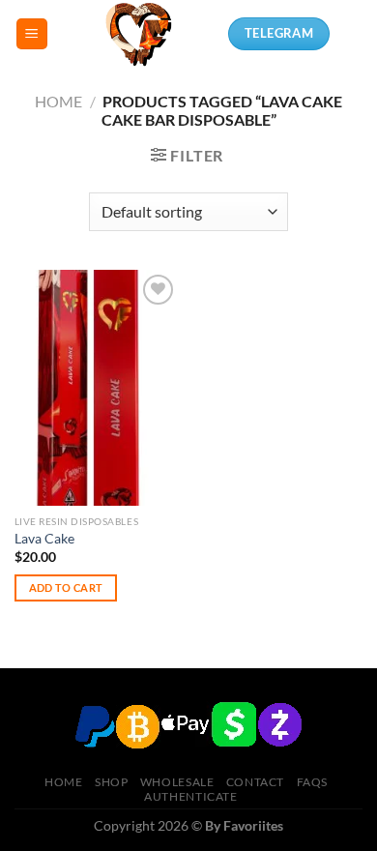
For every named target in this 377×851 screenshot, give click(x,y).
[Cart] (352, 34)
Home (58, 101)
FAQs (312, 782)
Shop (111, 782)
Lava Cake (44, 538)
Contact (255, 782)
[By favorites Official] (138, 34)
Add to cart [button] (66, 587)
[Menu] (31, 34)
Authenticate (190, 796)
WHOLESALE (177, 782)
